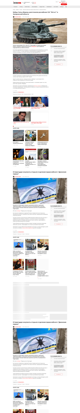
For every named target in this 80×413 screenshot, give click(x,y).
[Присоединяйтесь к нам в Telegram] (62, 2)
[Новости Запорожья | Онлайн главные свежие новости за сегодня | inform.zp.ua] (17, 2)
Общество (42, 6)
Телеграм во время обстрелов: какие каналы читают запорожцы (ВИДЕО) (30, 143)
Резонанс (21, 9)
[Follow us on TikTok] (65, 2)
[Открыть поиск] (66, 6)
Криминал (49, 6)
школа (23, 345)
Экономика (34, 6)
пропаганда (19, 345)
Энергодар (27, 345)
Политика (27, 6)
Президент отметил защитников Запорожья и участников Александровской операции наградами (43, 163)
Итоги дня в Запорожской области (18, 142)
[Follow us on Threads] (66, 2)
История (56, 6)
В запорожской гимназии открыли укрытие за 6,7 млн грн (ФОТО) (30, 253)
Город (21, 6)
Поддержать (63, 4)
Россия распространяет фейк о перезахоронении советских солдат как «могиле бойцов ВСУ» (30, 273)
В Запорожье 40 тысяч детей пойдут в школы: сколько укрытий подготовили (18, 273)
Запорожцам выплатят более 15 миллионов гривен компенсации (43, 143)
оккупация (14, 345)
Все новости (59, 64)
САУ (32, 94)
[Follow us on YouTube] (63, 2)
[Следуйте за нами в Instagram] (61, 2)
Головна (14, 9)
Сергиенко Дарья (18, 16)
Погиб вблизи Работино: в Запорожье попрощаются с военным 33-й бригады (18, 162)
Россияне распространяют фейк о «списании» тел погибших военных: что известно (30, 163)
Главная (15, 6)
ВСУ (22, 94)
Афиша (61, 6)
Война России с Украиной (17, 94)
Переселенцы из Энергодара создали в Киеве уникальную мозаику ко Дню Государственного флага (43, 385)
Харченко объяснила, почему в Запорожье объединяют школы (42, 252)
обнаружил (34, 46)
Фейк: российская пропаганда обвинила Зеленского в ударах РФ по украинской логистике (18, 253)
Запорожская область (27, 94)
